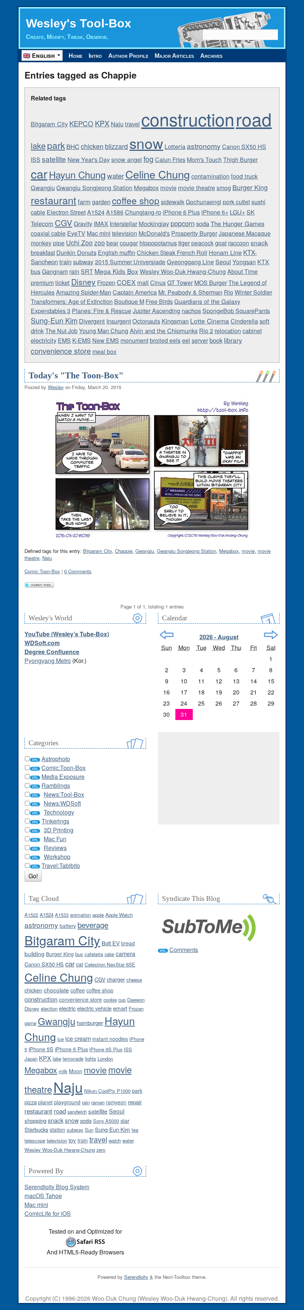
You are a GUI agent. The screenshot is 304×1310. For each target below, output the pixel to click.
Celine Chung (157, 174)
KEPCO (81, 123)
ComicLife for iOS (47, 1213)
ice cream (78, 1038)
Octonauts (146, 320)
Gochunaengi (203, 202)
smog (224, 187)
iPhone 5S (41, 1049)
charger (116, 979)
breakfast (43, 252)
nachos (191, 310)
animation (80, 914)
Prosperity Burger (194, 233)
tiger (184, 243)
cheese (134, 979)
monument (134, 340)
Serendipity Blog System (56, 1187)
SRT (87, 271)
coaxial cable (48, 233)
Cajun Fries (170, 159)
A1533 (62, 914)
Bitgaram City (49, 123)
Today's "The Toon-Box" (76, 375)
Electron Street (66, 212)
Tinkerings (55, 821)
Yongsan (244, 262)
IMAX (101, 223)
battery (68, 925)
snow (146, 143)
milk (63, 1071)
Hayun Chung (77, 174)
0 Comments (78, 571)
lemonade (73, 1058)
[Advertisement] (219, 778)
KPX (102, 123)
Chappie (123, 550)
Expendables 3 (50, 310)
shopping (35, 1120)
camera (125, 953)
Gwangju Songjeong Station (94, 187)
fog (148, 159)
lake (38, 145)
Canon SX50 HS (244, 146)
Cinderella (244, 321)
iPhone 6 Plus (181, 212)
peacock (202, 243)
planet (45, 1102)
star (124, 1120)
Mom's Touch (204, 159)
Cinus (158, 282)
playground (67, 1102)
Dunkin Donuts (76, 252)
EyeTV (76, 233)
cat (79, 964)
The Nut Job (61, 330)
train (65, 261)
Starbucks (36, 1129)
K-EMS (81, 340)
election (49, 1008)
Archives (211, 56)
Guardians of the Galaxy (207, 301)
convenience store (61, 350)
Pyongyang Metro (47, 660)
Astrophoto (56, 759)
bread (128, 943)
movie (168, 187)
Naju (117, 123)
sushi (258, 201)
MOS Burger (210, 282)
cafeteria (94, 954)
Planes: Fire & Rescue (101, 310)
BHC (72, 146)
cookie (110, 999)
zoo (99, 242)
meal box (104, 351)
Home (75, 56)
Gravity (83, 223)
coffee (77, 990)
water (115, 175)
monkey (41, 243)
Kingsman (175, 320)
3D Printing (58, 830)
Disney (83, 281)
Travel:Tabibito (61, 865)
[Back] (167, 634)
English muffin (116, 252)
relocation (228, 330)
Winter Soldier (253, 292)
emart (120, 1008)
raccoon (238, 243)
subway (83, 261)
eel (186, 340)
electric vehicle (94, 1008)
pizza (30, 1102)
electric (67, 1008)
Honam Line (225, 252)
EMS (64, 340)
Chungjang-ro (143, 212)
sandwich (77, 1111)
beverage (92, 924)
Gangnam (55, 271)
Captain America (135, 292)
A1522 (31, 914)
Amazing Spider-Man (83, 292)
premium (42, 282)
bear (112, 243)
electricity (43, 340)
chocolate (56, 990)
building (34, 953)
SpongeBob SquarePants (236, 310)
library (233, 340)
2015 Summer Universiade (130, 262)
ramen (98, 1102)
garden (101, 201)
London (105, 1058)
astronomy (204, 146)
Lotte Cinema (209, 320)
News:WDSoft (62, 803)
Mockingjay (154, 223)
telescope (34, 1140)
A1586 (114, 212)
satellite (54, 159)
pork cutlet (236, 202)
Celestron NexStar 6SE (110, 964)
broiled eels (165, 340)
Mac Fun (55, 839)
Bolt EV (111, 943)
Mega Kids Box (116, 271)
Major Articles (174, 56)
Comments (183, 949)
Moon (75, 1071)
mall (143, 282)
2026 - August (218, 637)
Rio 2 (206, 330)
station (57, 1129)
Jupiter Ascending (156, 310)
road (254, 119)
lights (90, 1058)
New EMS (105, 340)
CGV (63, 222)
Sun (89, 1129)
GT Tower (180, 282)
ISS (35, 159)
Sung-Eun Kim (54, 320)
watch (115, 1140)
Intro (95, 56)
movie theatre (196, 187)
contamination (210, 176)
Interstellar (123, 223)
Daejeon (136, 999)
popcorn (183, 223)
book (215, 340)
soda (202, 223)
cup (122, 999)
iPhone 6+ (214, 212)
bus (35, 271)
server (200, 340)
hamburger (90, 1023)
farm (84, 201)
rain (74, 271)
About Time (242, 271)
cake (109, 954)
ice (60, 1038)
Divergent (92, 320)
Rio (228, 292)
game (30, 1023)
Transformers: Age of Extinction (72, 301)
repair (135, 1102)
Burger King (250, 187)
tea (135, 1129)
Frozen (106, 282)
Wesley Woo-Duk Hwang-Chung (183, 271)
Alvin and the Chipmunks (164, 330)
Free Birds (159, 301)
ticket (62, 282)
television (124, 233)
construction (187, 118)
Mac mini (98, 233)
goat (221, 243)
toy (72, 1140)
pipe (59, 243)
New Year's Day (88, 159)
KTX (263, 262)
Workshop (57, 856)
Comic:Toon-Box (42, 571)
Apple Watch (119, 914)
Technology (59, 812)
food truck (244, 176)
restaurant (53, 200)
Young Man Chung (103, 330)
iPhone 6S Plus (105, 1049)
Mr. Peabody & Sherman (190, 292)
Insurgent (118, 321)
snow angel (126, 159)
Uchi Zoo (79, 242)
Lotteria (175, 146)
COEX (126, 282)
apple (98, 914)
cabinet (252, 330)
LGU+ (237, 212)
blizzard (116, 146)
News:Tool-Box (64, 794)
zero (100, 1149)
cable (38, 212)
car (39, 173)
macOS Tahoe (43, 1195)
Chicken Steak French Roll (172, 252)
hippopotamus (158, 243)
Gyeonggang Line (190, 262)
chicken (92, 146)
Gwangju (43, 187)
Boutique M (129, 301)
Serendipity (136, 1276)
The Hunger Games (237, 223)
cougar (129, 243)
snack (259, 242)
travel (132, 123)
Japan (30, 1058)
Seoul (223, 261)
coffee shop (135, 200)
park (56, 145)
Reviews (55, 847)
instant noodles (110, 1038)
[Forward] (271, 634)
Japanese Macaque (245, 233)
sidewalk (172, 201)
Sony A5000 (106, 1120)
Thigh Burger (240, 159)
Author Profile (128, 56)
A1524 (96, 212)
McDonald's (154, 233)
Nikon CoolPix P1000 (107, 1090)
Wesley (56, 387)
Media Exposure (63, 776)
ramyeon (116, 1102)
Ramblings (56, 785)
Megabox (146, 187)
